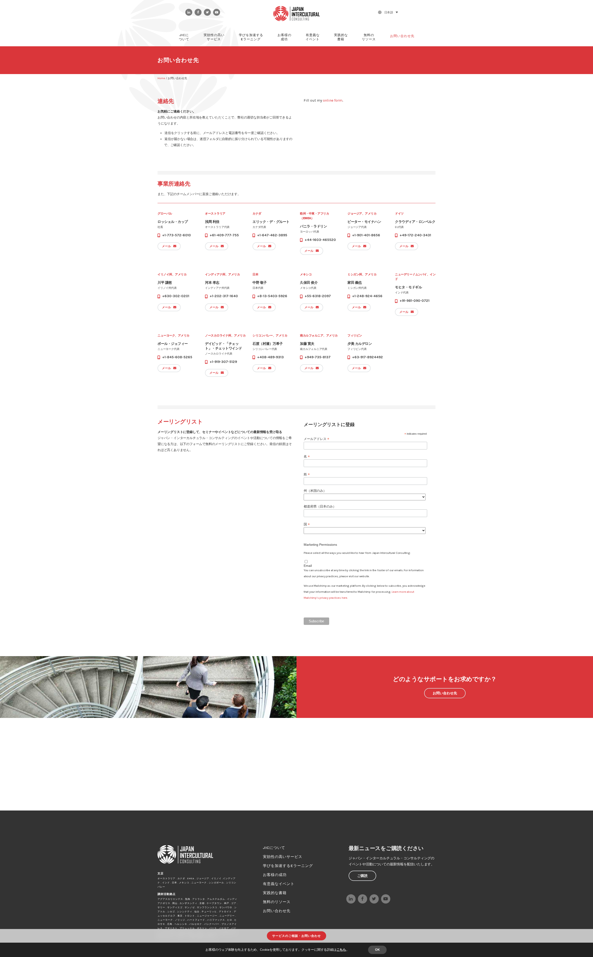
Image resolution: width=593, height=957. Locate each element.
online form (332, 100)
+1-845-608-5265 (177, 357)
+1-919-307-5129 (223, 362)
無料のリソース (276, 902)
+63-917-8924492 (367, 357)
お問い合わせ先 (445, 693)
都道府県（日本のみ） (320, 506)
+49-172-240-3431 (415, 235)
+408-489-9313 (270, 357)
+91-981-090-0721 (414, 301)
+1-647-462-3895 (272, 235)
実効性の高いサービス (282, 856)
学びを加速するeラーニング (288, 865)
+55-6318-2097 (318, 296)
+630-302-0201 (175, 296)
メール (166, 246)
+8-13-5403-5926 (272, 296)
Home (161, 78)
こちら (341, 950)
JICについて (274, 847)
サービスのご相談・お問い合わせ (296, 936)
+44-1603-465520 (320, 240)
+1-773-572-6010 (176, 235)
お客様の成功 (275, 875)
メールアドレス (316, 439)
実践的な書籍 (275, 893)
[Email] (305, 561)
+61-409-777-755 (224, 235)
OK (377, 950)
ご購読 (362, 876)
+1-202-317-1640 (224, 296)
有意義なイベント (278, 884)
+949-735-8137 (318, 357)
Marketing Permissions (320, 544)
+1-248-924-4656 (367, 296)
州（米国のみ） (315, 491)
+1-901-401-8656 (366, 235)
